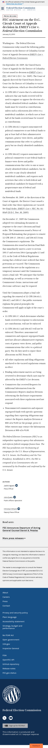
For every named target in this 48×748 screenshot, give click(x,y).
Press (5, 601)
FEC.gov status (9, 673)
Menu (2, 8)
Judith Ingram (9, 486)
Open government (11, 640)
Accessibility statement (13, 621)
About (5, 592)
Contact (6, 606)
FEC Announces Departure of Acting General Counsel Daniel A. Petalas (21, 529)
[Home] (20, 9)
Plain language (10, 617)
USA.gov (6, 644)
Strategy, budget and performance (12, 627)
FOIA (5, 655)
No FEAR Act (8, 635)
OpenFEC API (8, 660)
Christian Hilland (10, 509)
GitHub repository (11, 664)
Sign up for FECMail (17, 726)
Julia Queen (8, 497)
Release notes (9, 668)
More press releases (13, 538)
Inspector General (11, 648)
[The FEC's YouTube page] (11, 718)
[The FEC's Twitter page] (4, 718)
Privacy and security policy (15, 613)
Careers (6, 597)
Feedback (36, 746)
